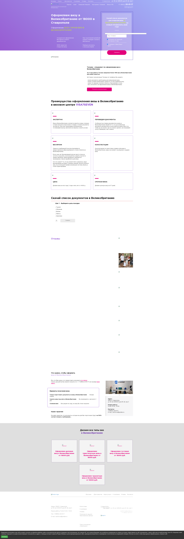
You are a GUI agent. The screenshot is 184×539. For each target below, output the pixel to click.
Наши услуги (107, 494)
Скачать (117, 52)
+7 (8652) (125, 4)
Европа (69, 4)
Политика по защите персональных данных (86, 515)
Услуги (59, 1)
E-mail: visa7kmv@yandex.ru (59, 516)
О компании (77, 1)
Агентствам (83, 506)
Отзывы (84, 1)
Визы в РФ (110, 4)
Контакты (90, 1)
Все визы (53, 1)
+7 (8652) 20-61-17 (127, 512)
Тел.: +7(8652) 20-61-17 (57, 514)
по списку (84, 380)
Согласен (4, 536)
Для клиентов (68, 1)
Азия (74, 4)
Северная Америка (84, 4)
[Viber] (121, 7)
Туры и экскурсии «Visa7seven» (85, 525)
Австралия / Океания (98, 4)
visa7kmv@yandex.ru (128, 7)
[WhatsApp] (123, 7)
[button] (132, 382)
